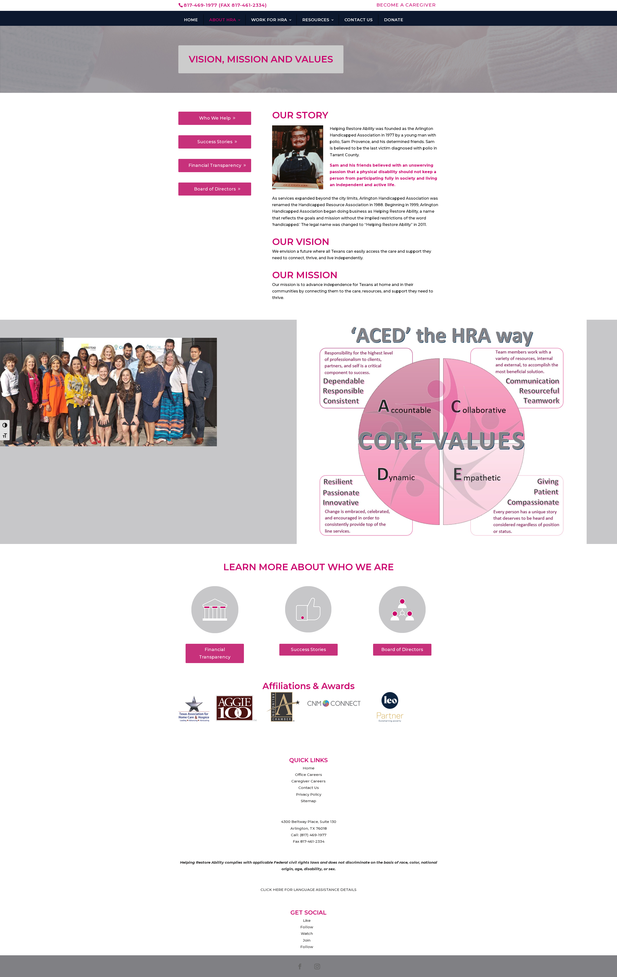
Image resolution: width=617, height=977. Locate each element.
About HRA (222, 19)
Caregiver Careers (308, 781)
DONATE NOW (273, 28)
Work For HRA (269, 19)
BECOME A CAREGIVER (406, 5)
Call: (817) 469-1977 (308, 835)
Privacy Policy (308, 794)
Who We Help (215, 118)
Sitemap (308, 801)
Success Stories (214, 141)
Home (191, 19)
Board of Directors (215, 189)
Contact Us (358, 19)
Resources (315, 19)
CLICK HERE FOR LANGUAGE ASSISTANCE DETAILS (308, 889)
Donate (393, 19)
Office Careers (308, 774)
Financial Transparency (214, 165)
